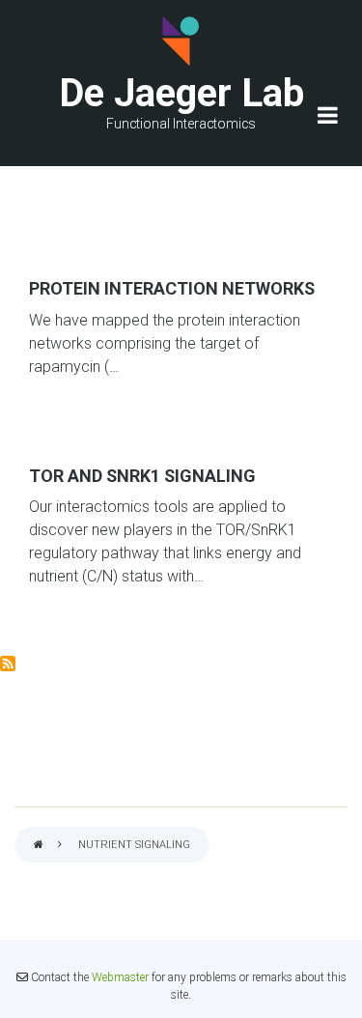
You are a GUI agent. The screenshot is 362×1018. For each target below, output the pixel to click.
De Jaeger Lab (181, 93)
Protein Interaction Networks (172, 288)
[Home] (181, 41)
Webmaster (120, 977)
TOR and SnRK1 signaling (142, 476)
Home (38, 845)
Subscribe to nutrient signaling (7, 663)
